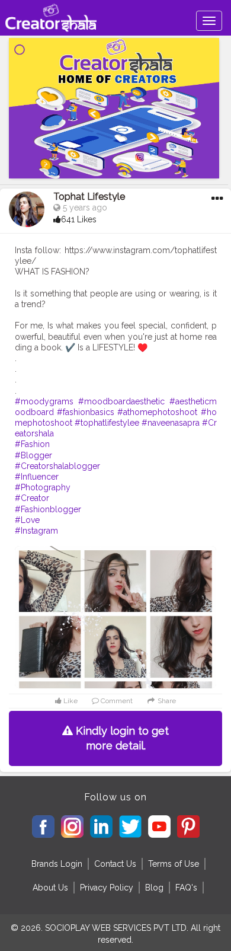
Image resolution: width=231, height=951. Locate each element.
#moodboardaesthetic (121, 401)
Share (166, 701)
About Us (50, 887)
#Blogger (33, 455)
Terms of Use (173, 864)
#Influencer (37, 476)
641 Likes (79, 219)
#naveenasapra (171, 422)
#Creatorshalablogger (57, 466)
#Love (27, 520)
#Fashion (32, 444)
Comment (116, 701)
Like (70, 701)
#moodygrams (44, 401)
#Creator (32, 498)
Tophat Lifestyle (89, 196)
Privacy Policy (106, 887)
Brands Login (56, 864)
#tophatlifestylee (107, 422)
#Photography (42, 487)
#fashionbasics (85, 412)
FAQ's (186, 887)
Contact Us (115, 864)
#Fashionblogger (48, 509)
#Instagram (36, 530)
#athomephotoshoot (157, 412)
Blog (154, 887)
